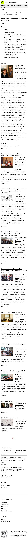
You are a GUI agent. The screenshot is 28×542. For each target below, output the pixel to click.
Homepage (3, 12)
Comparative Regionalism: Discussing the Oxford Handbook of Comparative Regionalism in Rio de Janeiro (15, 41)
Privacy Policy (5, 508)
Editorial (6, 29)
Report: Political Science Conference (12, 47)
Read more (4, 148)
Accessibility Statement (7, 510)
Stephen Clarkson (5, 128)
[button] (2, 476)
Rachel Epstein (10, 120)
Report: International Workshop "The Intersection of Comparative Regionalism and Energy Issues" (14, 270)
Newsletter (15, 12)
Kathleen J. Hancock (19, 105)
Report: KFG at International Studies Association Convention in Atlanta (11, 154)
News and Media (5, 504)
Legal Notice (4, 506)
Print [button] (3, 519)
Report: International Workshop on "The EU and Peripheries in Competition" (13, 372)
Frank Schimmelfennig (16, 128)
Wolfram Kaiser (21, 100)
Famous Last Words (8, 56)
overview (5, 487)
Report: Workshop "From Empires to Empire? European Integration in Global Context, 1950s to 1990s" (15, 36)
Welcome (9, 12)
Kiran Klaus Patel (7, 102)
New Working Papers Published (11, 57)
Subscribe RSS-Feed (6, 521)
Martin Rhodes (19, 120)
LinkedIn (3, 124)
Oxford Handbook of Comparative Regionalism (20, 239)
